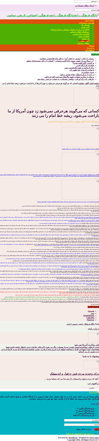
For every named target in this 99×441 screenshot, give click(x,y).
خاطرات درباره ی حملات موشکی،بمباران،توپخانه (69, 30)
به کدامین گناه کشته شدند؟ (83, 63)
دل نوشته (85, 39)
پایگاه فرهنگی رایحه (87, 324)
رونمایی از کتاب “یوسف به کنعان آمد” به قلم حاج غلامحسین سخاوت (67, 59)
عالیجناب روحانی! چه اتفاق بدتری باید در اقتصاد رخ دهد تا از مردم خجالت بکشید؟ (80, 149)
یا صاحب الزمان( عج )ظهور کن (82, 70)
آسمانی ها (85, 25)
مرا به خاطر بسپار (83, 429)
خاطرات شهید (83, 36)
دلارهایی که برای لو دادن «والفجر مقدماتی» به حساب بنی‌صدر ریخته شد (65, 79)
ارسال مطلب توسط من (84, 6)
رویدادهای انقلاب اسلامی (79, 32)
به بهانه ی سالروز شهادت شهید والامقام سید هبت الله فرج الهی (69, 77)
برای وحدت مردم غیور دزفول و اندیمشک (74, 373)
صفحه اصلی (89, 20)
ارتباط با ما (89, 50)
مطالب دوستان (83, 43)
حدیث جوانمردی (87, 72)
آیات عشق (85, 27)
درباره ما (90, 48)
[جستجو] (98, 1)
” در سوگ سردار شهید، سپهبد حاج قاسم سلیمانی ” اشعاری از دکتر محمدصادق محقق (60, 61)
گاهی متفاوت (84, 41)
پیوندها (91, 46)
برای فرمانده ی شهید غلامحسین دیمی (79, 68)
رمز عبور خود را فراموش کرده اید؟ (80, 434)
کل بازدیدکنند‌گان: (87, 415)
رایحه (96, 122)
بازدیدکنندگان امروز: (86, 411)
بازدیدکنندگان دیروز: (86, 413)
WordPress (73, 438)
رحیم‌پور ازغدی (72, 324)
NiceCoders (94, 438)
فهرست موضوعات (86, 23)
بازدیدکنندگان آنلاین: (86, 408)
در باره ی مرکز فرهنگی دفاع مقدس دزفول (77, 75)
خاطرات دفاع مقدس (81, 34)
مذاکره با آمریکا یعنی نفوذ (86, 345)
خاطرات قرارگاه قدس (85, 65)
